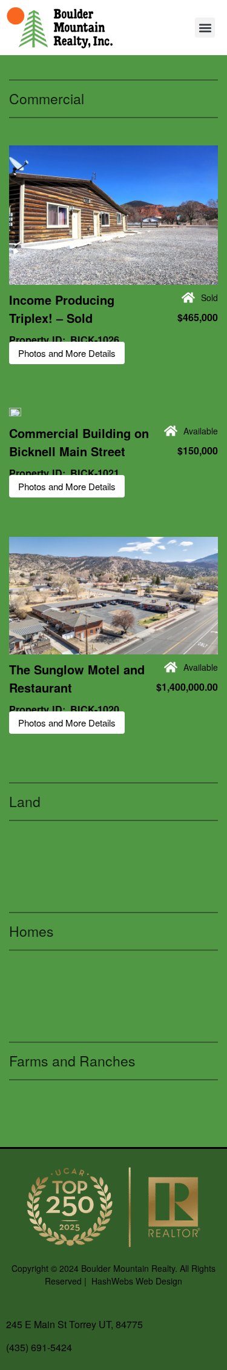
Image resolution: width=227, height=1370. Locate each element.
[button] (205, 28)
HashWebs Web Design (136, 1281)
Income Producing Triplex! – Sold (61, 309)
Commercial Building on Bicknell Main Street (79, 442)
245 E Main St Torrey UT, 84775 (74, 1324)
